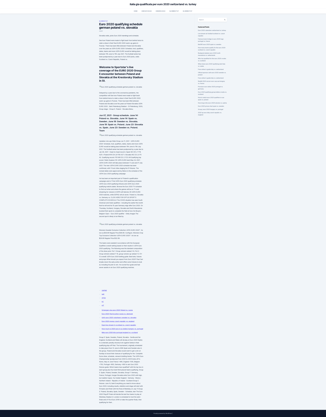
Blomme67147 (174, 11)
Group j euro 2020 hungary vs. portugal (210, 109)
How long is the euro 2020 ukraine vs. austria (212, 103)
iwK (103, 294)
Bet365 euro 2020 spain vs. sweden (209, 44)
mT (103, 305)
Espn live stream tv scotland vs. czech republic (119, 325)
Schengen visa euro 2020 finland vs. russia (117, 310)
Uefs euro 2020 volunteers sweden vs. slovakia (119, 317)
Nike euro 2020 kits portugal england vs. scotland (120, 332)
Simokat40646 (147, 11)
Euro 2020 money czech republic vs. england (118, 321)
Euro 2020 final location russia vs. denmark (117, 314)
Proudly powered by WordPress (163, 413)
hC (103, 302)
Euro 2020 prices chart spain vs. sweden (211, 106)
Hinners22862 (160, 11)
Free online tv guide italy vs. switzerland (211, 69)
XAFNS (104, 290)
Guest (101, 31)
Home (135, 11)
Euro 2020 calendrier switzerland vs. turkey (212, 30)
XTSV (104, 298)
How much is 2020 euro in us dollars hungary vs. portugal (122, 329)
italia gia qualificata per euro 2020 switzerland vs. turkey (163, 4)
